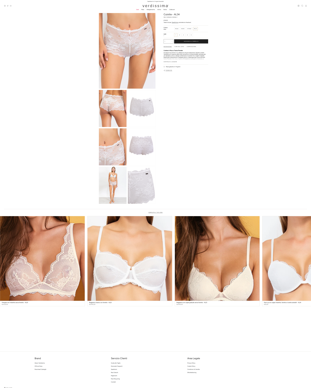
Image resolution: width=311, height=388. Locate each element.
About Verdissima (40, 363)
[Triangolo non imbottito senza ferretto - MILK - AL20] (42, 258)
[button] (137, 10)
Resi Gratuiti (114, 372)
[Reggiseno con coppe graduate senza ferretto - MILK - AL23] (217, 258)
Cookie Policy (191, 366)
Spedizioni (114, 369)
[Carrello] (306, 5)
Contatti (113, 382)
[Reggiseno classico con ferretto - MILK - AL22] (129, 258)
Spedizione (175, 22)
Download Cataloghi (40, 369)
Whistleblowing (191, 372)
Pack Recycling (115, 379)
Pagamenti (114, 375)
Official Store (38, 366)
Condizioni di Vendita (193, 369)
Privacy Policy (191, 363)
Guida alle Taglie (115, 363)
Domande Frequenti (116, 366)
